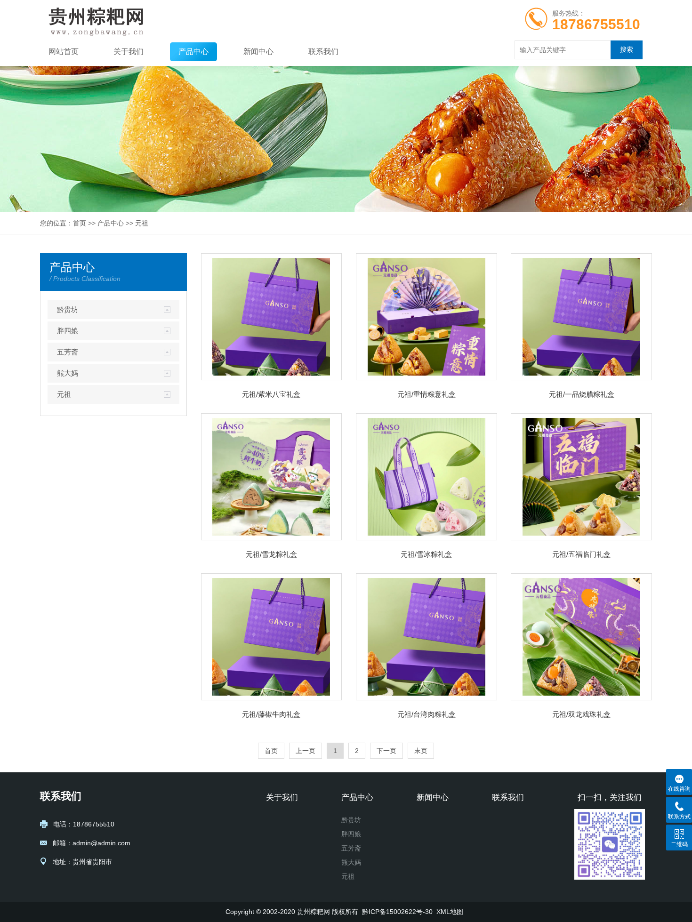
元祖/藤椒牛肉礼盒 (271, 714)
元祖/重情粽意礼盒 (426, 394)
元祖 (141, 223)
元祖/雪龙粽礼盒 (271, 554)
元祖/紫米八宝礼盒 (271, 394)
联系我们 (323, 52)
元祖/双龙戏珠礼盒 (581, 714)
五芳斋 (67, 352)
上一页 (305, 750)
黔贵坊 (67, 309)
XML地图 (449, 911)
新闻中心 (258, 52)
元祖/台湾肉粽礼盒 (426, 714)
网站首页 (63, 52)
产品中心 (193, 52)
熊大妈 (67, 373)
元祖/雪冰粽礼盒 (426, 554)
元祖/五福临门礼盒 (581, 554)
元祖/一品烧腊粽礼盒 (581, 394)
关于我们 (128, 52)
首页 (79, 223)
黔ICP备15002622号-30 (397, 911)
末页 (420, 750)
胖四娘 (67, 331)
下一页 (386, 750)
